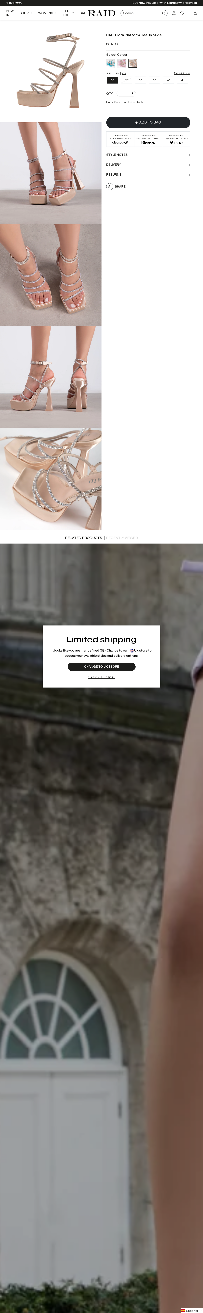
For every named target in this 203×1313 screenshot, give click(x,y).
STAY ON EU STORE (101, 677)
